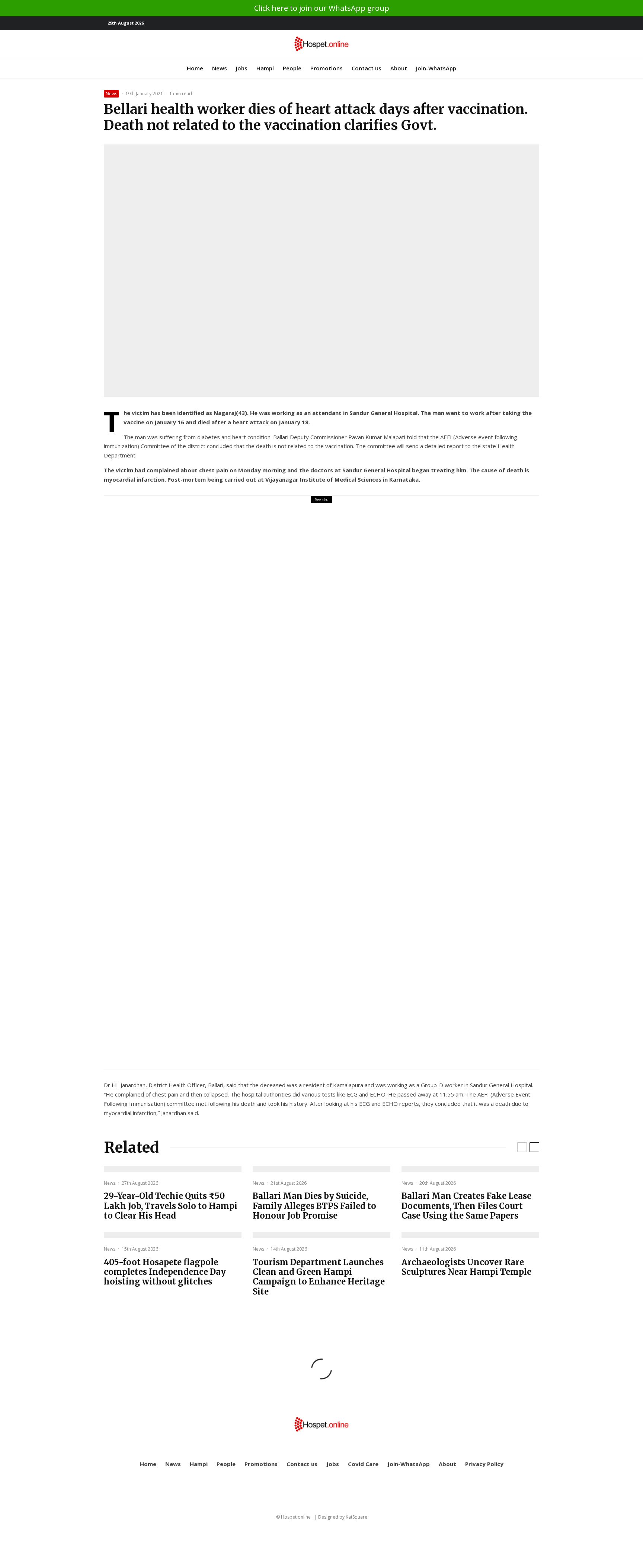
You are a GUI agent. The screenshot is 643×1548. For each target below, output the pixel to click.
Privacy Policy (484, 1464)
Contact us (366, 68)
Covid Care (363, 1464)
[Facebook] (511, 23)
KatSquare (356, 1517)
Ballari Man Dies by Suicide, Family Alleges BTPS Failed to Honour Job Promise (314, 1205)
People (292, 68)
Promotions (326, 68)
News (219, 68)
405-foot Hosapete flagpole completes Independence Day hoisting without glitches (165, 1272)
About (398, 68)
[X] (522, 23)
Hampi (265, 68)
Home (195, 68)
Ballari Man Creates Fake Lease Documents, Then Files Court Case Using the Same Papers (466, 1205)
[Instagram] (533, 23)
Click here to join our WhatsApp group (321, 8)
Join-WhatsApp (436, 68)
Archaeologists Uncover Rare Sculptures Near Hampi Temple (466, 1267)
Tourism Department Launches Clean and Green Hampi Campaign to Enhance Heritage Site (319, 1277)
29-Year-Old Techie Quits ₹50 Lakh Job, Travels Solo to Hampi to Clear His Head (309, 787)
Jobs (241, 68)
